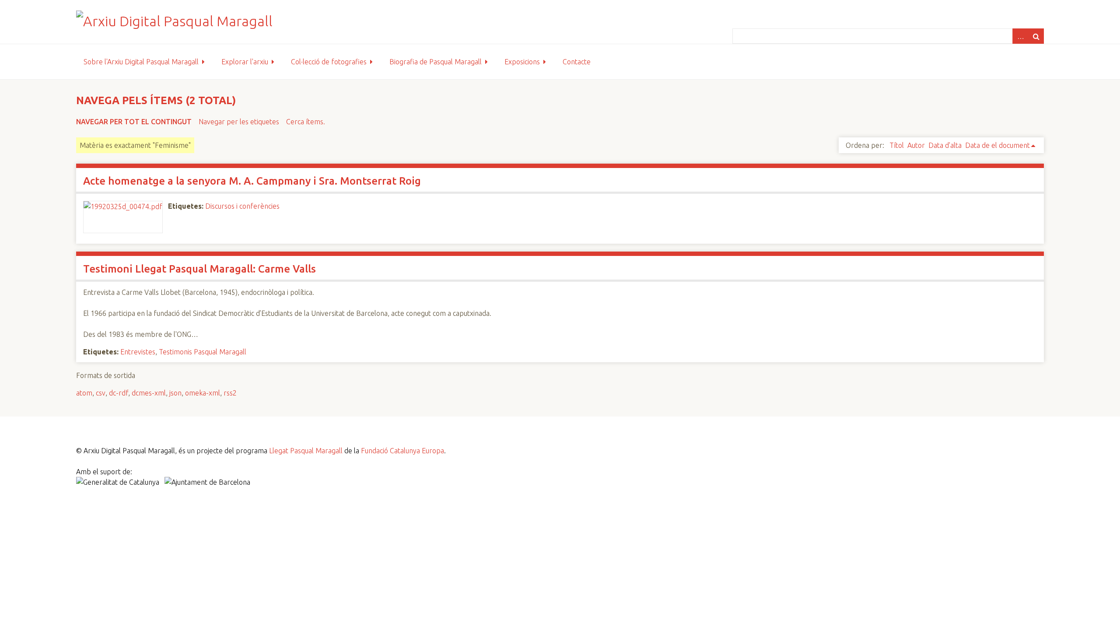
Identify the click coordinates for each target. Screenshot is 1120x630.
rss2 (230, 393)
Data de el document (997, 145)
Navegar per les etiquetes (239, 122)
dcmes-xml (149, 393)
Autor (916, 145)
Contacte (577, 62)
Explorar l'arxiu (244, 62)
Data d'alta (945, 145)
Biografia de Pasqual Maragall (435, 62)
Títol (896, 145)
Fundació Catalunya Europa (402, 451)
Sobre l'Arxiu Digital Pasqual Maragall (141, 62)
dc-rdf (118, 393)
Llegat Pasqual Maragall (306, 451)
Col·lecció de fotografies (329, 62)
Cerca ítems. (305, 122)
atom (84, 393)
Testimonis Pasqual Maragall (202, 352)
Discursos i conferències (242, 206)
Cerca (1036, 36)
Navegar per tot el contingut (134, 122)
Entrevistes (137, 352)
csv (100, 393)
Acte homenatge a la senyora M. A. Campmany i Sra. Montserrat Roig (252, 181)
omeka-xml (202, 393)
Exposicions (522, 62)
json (175, 393)
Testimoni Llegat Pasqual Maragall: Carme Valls (199, 269)
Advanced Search (1020, 36)
